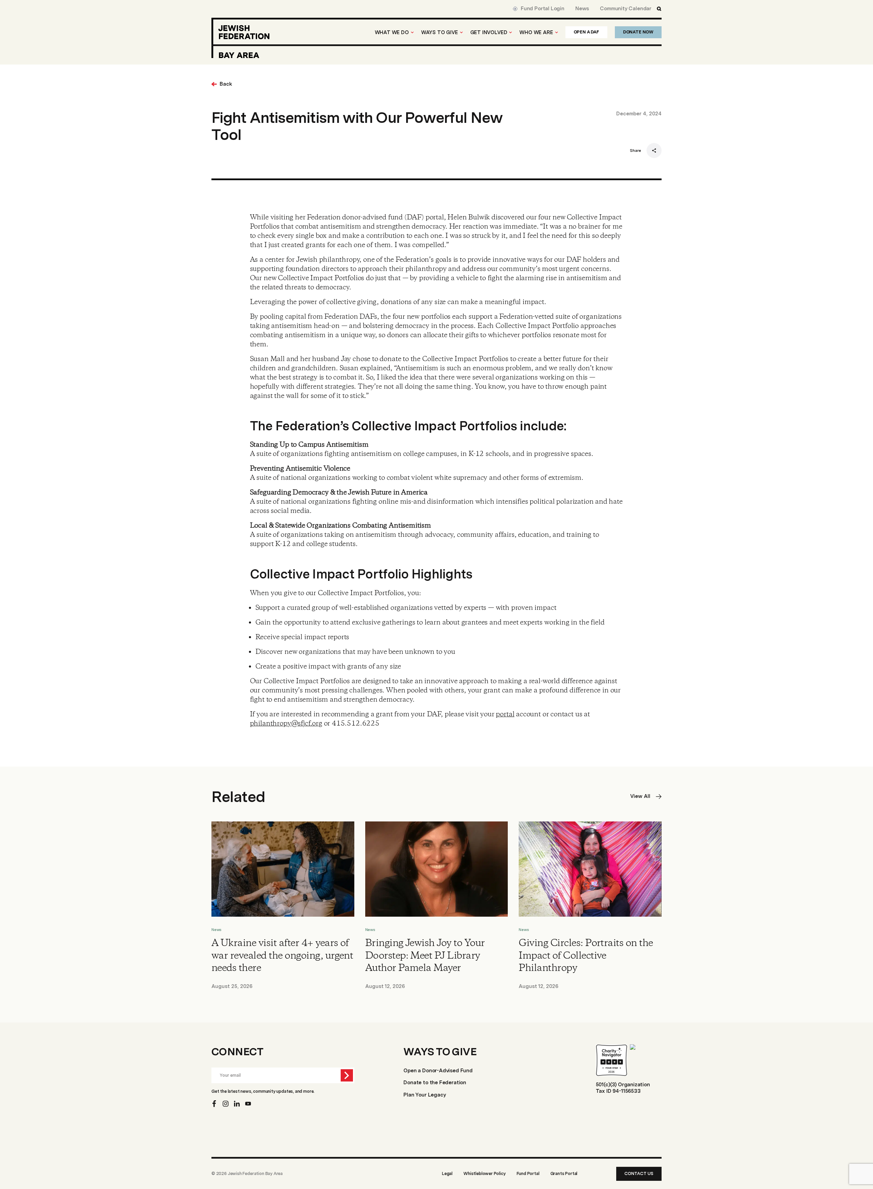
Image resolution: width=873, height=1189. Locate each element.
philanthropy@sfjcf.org (286, 723)
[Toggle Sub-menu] (412, 32)
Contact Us (638, 1173)
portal (505, 714)
